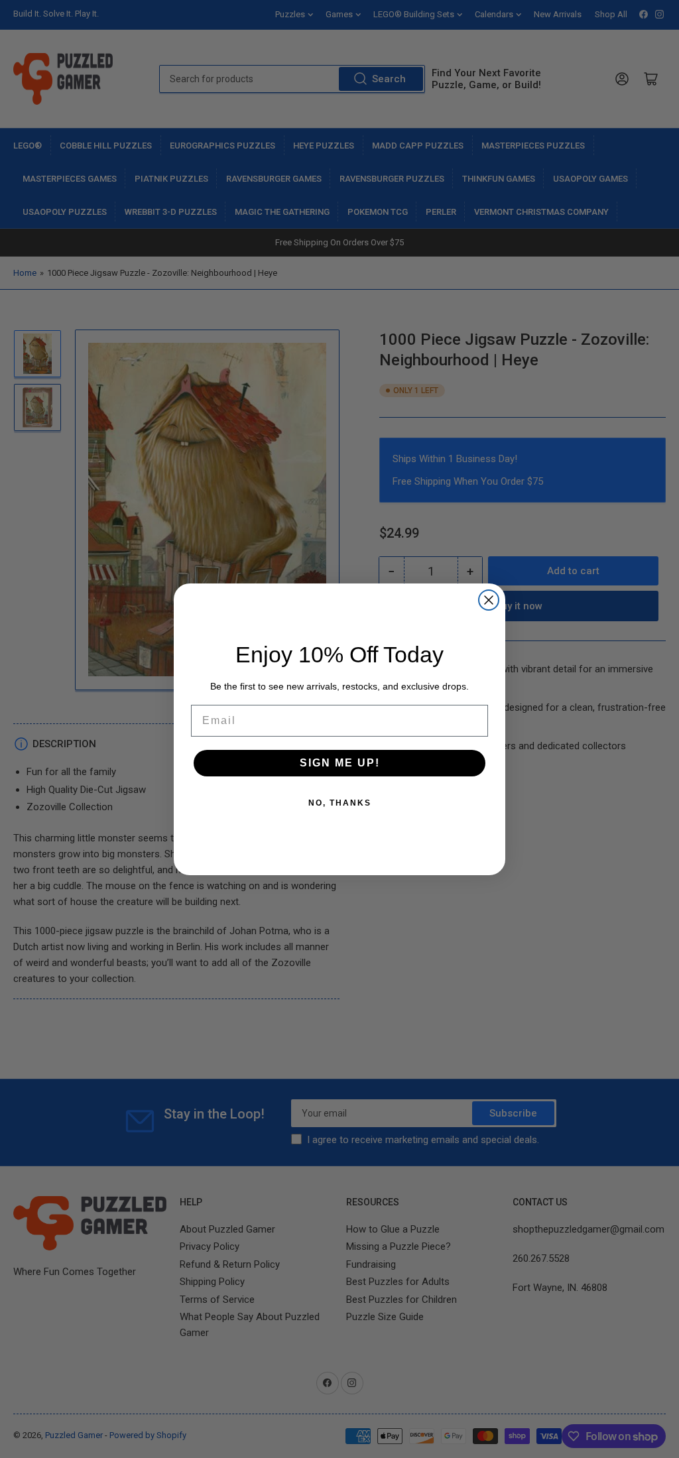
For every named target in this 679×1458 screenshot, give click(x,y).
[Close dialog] (489, 600)
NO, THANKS (339, 803)
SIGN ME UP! (340, 762)
